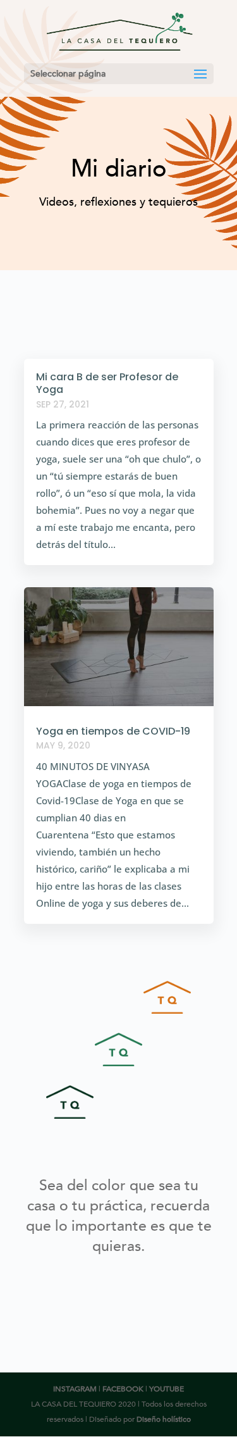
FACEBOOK (122, 1389)
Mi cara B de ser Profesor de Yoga (107, 383)
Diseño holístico (164, 1419)
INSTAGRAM (75, 1389)
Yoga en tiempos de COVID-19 (113, 731)
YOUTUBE (166, 1389)
